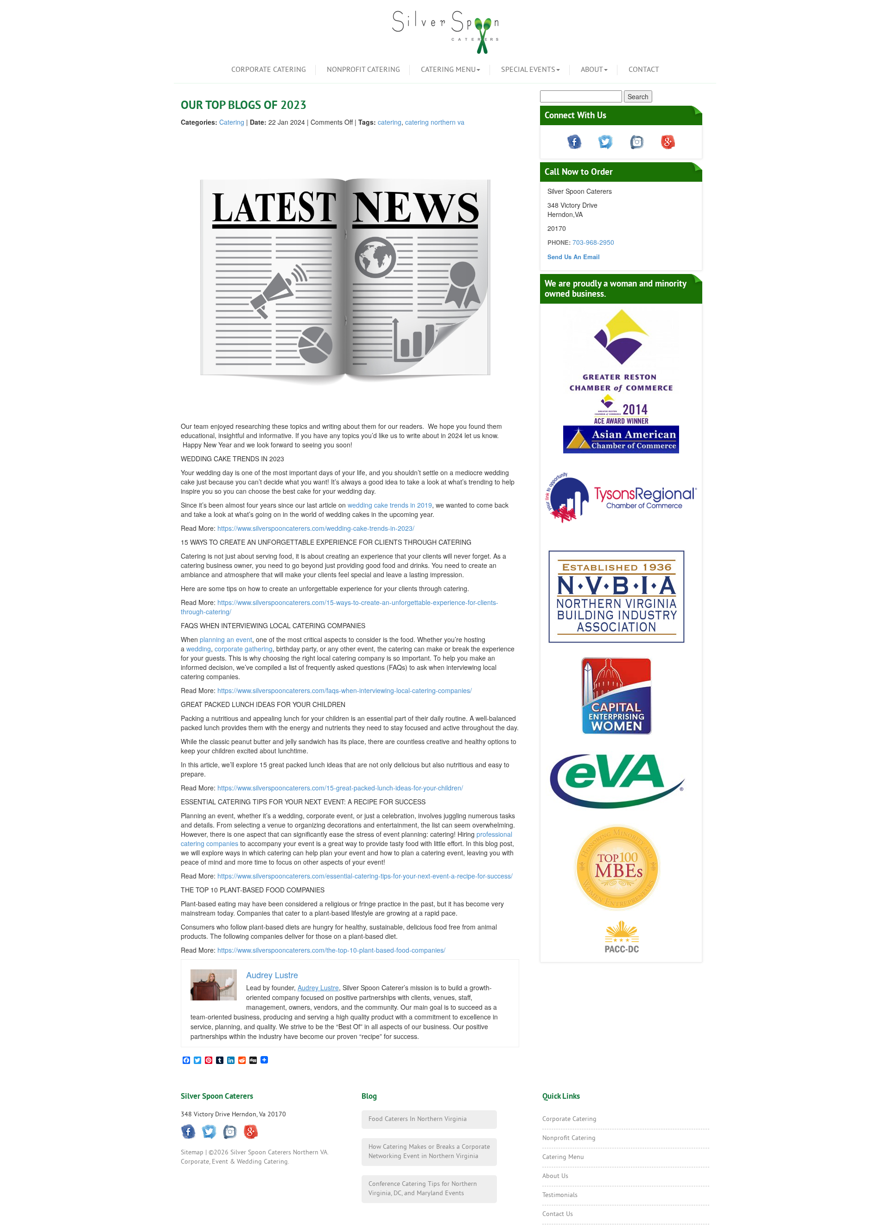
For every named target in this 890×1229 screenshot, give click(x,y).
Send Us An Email (573, 256)
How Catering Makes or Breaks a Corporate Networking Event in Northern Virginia (429, 1151)
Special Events (528, 70)
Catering (231, 122)
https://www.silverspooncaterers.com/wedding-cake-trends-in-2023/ (315, 528)
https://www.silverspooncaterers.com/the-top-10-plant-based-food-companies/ (331, 950)
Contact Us (557, 1214)
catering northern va (434, 122)
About (592, 70)
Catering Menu (448, 70)
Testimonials (560, 1195)
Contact (644, 70)
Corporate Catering (268, 70)
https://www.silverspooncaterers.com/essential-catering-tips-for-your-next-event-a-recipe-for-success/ (365, 875)
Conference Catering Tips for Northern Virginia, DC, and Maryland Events (423, 1188)
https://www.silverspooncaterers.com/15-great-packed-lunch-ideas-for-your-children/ (340, 787)
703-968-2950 (593, 242)
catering (389, 122)
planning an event (226, 639)
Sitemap (192, 1153)
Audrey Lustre (318, 987)
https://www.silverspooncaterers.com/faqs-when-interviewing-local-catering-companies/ (344, 690)
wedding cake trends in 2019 (390, 504)
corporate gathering (244, 648)
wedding (198, 648)
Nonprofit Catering (363, 70)
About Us (555, 1176)
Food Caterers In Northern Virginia (418, 1119)
